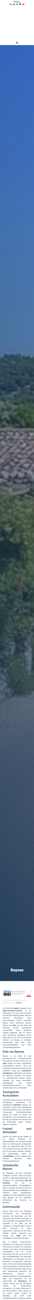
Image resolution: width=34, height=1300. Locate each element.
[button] (17, 42)
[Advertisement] (17, 23)
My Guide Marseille (10, 1000)
